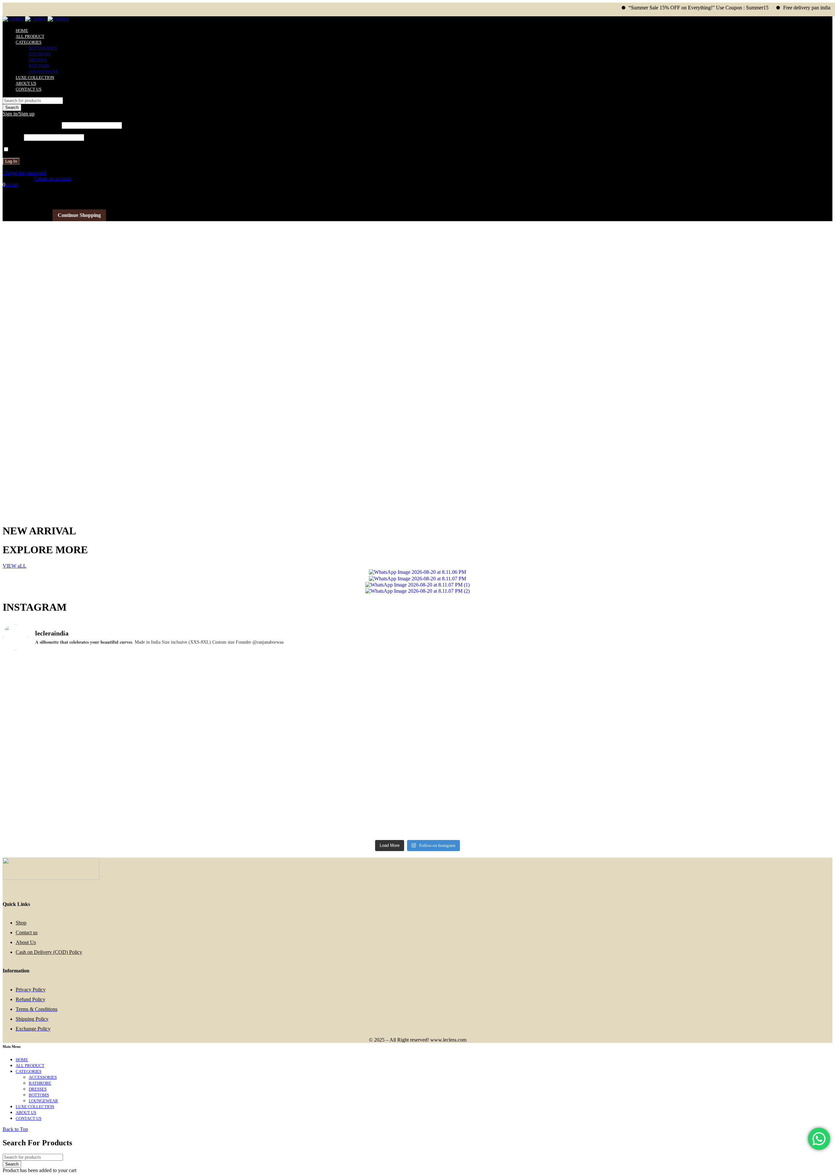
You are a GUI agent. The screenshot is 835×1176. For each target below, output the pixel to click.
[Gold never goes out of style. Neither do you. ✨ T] (521, 746)
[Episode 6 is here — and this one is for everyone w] (729, 746)
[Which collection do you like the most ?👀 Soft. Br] (729, 813)
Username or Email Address (31, 125)
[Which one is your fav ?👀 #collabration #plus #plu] (313, 731)
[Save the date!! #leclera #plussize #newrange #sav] (729, 661)
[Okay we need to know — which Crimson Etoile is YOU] (521, 711)
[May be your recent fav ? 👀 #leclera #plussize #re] (313, 769)
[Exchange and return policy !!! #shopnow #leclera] (106, 731)
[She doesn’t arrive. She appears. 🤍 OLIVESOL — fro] (106, 676)
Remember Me (25, 149)
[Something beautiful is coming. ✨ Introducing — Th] (521, 670)
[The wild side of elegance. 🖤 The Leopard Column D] (521, 819)
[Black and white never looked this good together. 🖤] (106, 784)
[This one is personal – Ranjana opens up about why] (106, 813)
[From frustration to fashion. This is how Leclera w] (521, 778)
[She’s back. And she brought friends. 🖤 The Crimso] (729, 711)
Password (13, 137)
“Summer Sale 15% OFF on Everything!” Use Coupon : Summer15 (666, 7)
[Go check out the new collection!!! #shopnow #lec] (313, 661)
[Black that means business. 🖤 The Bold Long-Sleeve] (313, 816)
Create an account (52, 178)
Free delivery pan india (773, 7)
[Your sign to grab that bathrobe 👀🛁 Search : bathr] (106, 699)
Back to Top (15, 1129)
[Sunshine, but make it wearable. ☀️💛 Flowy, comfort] (729, 772)
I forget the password (24, 173)
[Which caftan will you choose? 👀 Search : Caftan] (313, 702)
